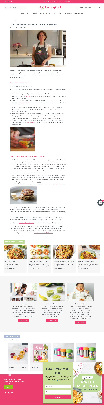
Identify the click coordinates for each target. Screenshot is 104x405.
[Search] (25, 7)
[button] (23, 13)
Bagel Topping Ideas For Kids (38, 261)
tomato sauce (26, 103)
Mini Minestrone (32, 122)
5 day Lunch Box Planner (26, 223)
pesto (19, 103)
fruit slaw (28, 96)
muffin (39, 182)
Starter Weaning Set (13, 367)
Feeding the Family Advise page (43, 233)
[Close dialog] (100, 364)
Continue (58, 397)
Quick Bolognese (10, 261)
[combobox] (15, 7)
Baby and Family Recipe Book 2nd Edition (36, 367)
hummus (14, 103)
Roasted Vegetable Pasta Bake (64, 261)
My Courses (88, 7)
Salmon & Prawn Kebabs (86, 261)
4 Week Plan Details (58, 380)
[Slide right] (10, 374)
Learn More (23, 320)
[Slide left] (8, 374)
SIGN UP (8, 387)
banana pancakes (59, 184)
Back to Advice (14, 20)
